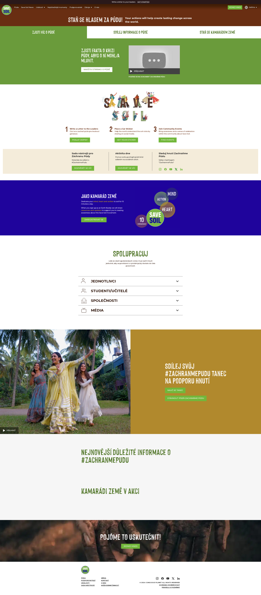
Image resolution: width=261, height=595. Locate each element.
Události (85, 583)
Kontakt (105, 580)
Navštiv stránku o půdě (97, 69)
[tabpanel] (130, 61)
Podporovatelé (76, 7)
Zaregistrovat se (93, 220)
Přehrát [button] (11, 430)
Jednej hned (235, 7)
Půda (16, 7)
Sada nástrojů (88, 585)
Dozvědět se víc (83, 168)
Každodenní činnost (110, 585)
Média (103, 578)
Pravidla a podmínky (171, 587)
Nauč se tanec (175, 390)
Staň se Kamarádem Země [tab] (217, 32)
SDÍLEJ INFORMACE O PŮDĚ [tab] (130, 32)
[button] (65, 381)
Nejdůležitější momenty (57, 7)
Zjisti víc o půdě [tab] (43, 32)
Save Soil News (27, 7)
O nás (96, 7)
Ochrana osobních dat (169, 585)
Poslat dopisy (80, 140)
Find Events (167, 140)
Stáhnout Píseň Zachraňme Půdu (185, 398)
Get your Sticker (126, 140)
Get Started (143, 2)
